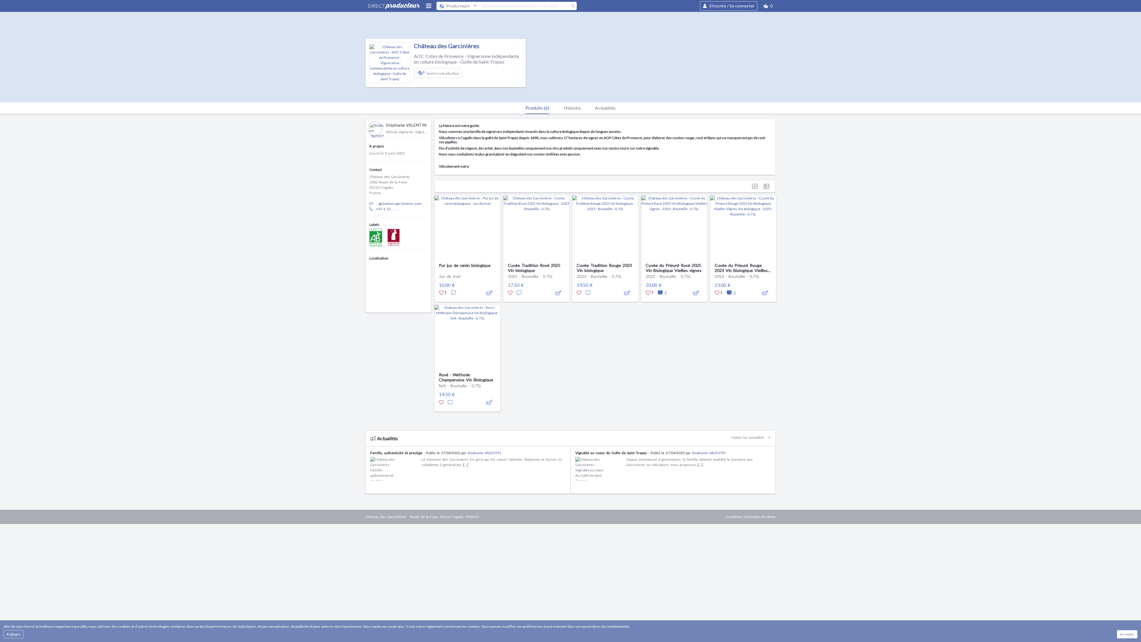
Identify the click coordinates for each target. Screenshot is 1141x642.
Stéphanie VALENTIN (484, 453)
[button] (768, 6)
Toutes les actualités (748, 437)
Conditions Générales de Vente (751, 516)
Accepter (1127, 634)
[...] (465, 464)
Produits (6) (537, 108)
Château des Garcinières (446, 45)
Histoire (572, 108)
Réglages (14, 634)
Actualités (605, 108)
